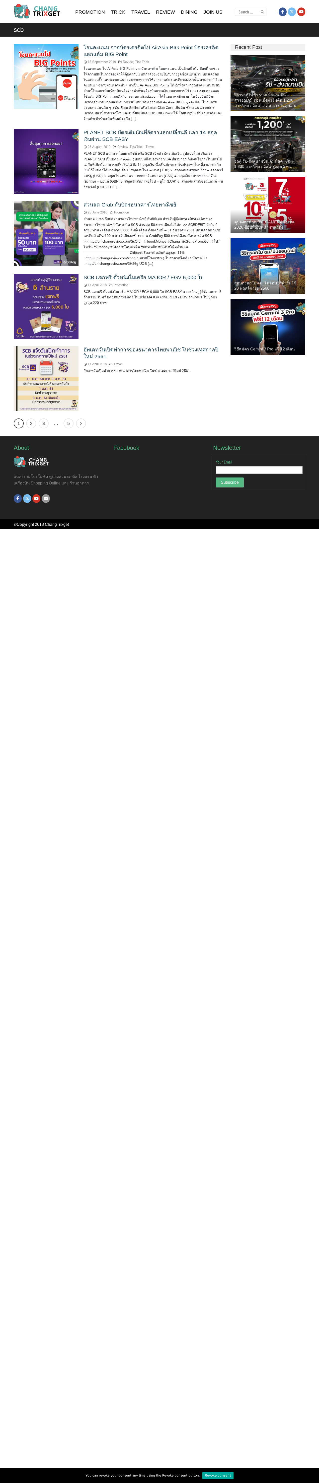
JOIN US (213, 12)
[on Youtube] (301, 11)
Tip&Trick (142, 62)
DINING (189, 12)
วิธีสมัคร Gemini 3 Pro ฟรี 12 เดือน (264, 349)
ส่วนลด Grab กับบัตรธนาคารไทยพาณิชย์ (129, 204)
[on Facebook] (283, 11)
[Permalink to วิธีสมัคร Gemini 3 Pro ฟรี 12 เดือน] (268, 327)
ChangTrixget (57, 524)
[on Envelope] (46, 498)
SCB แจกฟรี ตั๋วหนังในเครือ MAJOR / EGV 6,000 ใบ (143, 277)
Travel (150, 147)
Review (128, 62)
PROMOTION (90, 12)
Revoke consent (218, 1475)
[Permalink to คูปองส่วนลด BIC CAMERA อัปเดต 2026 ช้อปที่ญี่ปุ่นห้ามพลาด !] (268, 205)
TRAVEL (140, 12)
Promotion (121, 212)
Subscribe (230, 482)
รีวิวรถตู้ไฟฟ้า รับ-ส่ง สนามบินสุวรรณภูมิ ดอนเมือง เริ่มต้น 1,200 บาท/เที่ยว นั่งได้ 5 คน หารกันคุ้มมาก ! (267, 100)
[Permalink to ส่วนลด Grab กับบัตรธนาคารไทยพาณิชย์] (46, 233)
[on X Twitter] (292, 11)
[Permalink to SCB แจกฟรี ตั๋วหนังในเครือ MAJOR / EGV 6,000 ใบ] (46, 306)
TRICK (118, 12)
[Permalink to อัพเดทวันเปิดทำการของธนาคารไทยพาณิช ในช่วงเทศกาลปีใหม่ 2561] (46, 378)
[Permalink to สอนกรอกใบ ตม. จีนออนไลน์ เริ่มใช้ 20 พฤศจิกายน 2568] (268, 266)
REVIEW (165, 12)
